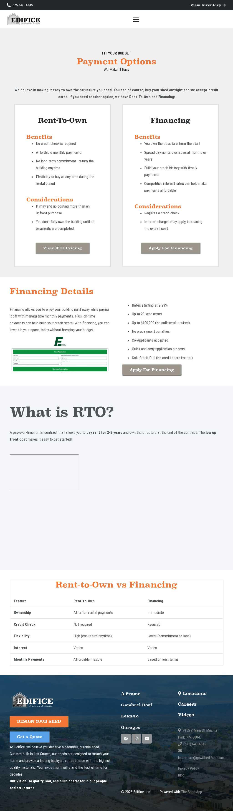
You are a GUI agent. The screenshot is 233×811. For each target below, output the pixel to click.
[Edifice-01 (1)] (23, 19)
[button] (136, 19)
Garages (130, 727)
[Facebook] (126, 739)
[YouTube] (147, 739)
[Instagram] (136, 739)
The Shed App (191, 791)
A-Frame (130, 693)
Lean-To (130, 716)
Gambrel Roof (136, 704)
